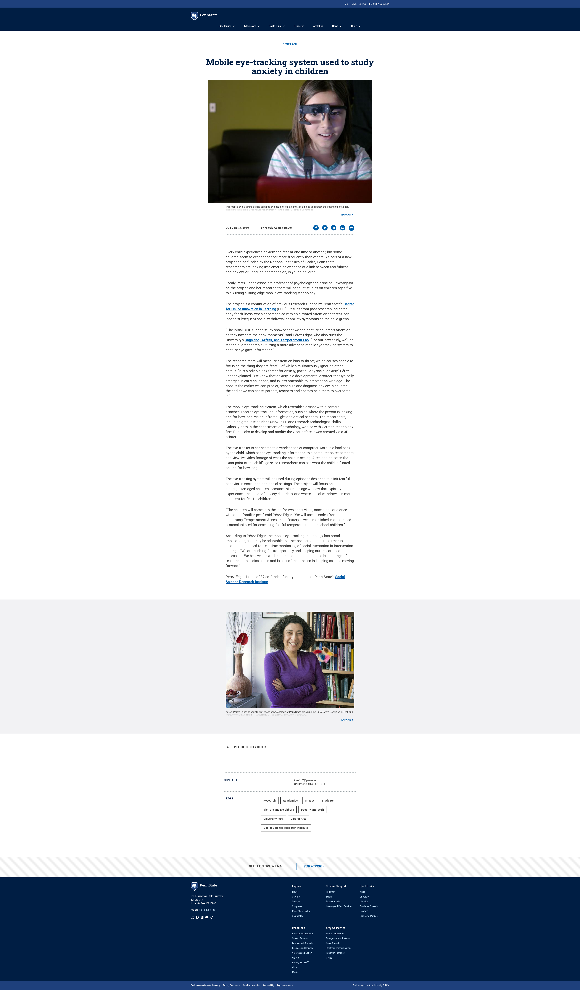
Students (328, 800)
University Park (273, 818)
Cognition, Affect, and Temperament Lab (277, 340)
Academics (290, 800)
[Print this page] (351, 228)
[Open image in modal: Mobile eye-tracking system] (290, 141)
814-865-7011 (316, 784)
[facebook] (316, 228)
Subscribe (312, 866)
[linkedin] (333, 228)
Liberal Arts (298, 818)
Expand (346, 214)
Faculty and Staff (312, 809)
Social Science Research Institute (285, 827)
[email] (342, 228)
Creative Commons (302, 209)
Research (290, 44)
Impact (309, 800)
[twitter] (325, 228)
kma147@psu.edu (305, 780)
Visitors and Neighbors (278, 809)
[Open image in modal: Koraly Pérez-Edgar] (290, 660)
